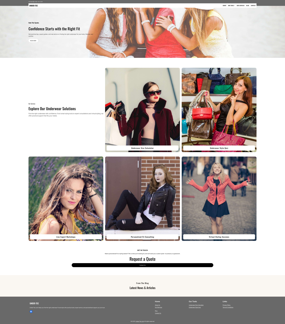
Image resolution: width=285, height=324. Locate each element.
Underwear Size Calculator (142, 148)
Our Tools (231, 5)
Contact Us (142, 265)
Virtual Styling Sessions (219, 236)
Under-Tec (33, 5)
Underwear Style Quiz (219, 148)
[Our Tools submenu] (234, 5)
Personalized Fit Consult (141, 236)
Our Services (158, 307)
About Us (157, 305)
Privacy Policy (226, 305)
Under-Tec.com (140, 321)
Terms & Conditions (228, 307)
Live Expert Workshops (65, 236)
